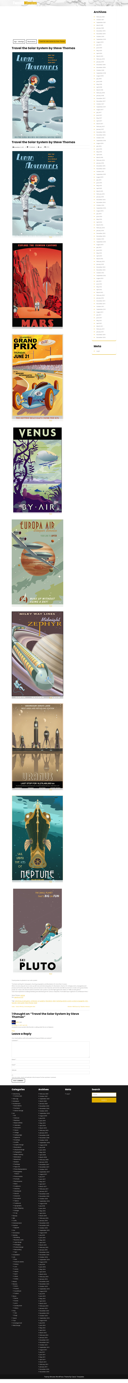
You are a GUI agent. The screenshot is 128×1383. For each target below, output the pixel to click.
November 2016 (101, 135)
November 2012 (101, 270)
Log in (98, 351)
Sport (16, 1274)
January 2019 (100, 62)
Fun (14, 1230)
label (54, 1001)
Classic (16, 1130)
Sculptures (17, 1186)
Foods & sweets (19, 1262)
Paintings (17, 1164)
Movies (15, 1284)
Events (16, 1301)
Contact (42, 1374)
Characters (17, 1127)
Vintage (16, 1210)
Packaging (17, 1244)
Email (14, 1065)
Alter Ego (15, 1099)
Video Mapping (18, 1208)
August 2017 (100, 109)
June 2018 (99, 81)
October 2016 (100, 138)
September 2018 (101, 73)
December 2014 (101, 199)
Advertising (16, 1094)
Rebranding (17, 1249)
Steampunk (17, 1191)
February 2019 (101, 59)
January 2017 (100, 129)
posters (69, 1001)
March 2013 (100, 258)
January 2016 (100, 163)
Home (42, 1358)
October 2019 (100, 36)
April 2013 (99, 256)
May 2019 (99, 50)
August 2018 (100, 76)
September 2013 (101, 242)
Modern (16, 1162)
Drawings (17, 1140)
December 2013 (101, 233)
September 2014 (101, 208)
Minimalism (17, 1157)
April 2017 (99, 121)
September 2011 (101, 309)
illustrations (49, 1001)
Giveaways (16, 1233)
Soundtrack (17, 1291)
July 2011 (99, 315)
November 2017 (101, 101)
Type (15, 1252)
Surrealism (17, 1198)
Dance (16, 1298)
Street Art (17, 1196)
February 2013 (101, 261)
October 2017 (100, 104)
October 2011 (100, 306)
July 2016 (99, 146)
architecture (34, 1001)
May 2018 (99, 84)
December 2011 (101, 301)
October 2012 (100, 273)
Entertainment (17, 1223)
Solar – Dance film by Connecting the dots (23, 1006)
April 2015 (99, 188)
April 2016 (99, 154)
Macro (17, 1174)
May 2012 (99, 287)
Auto (15, 1259)
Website (14, 1070)
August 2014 (100, 211)
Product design (18, 1247)
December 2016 (101, 132)
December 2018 (101, 64)
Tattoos (16, 1201)
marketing (59, 1001)
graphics (42, 1001)
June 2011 (99, 318)
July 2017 (99, 112)
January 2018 (100, 95)
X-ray (15, 1213)
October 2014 (100, 205)
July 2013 (99, 247)
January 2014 (100, 230)
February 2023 (101, 17)
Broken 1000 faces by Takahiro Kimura (79, 1006)
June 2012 (99, 284)
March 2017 (100, 123)
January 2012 (100, 298)
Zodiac (16, 1279)
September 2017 (101, 107)
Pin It (50, 237)
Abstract (16, 1118)
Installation (16, 1255)
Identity (15, 1235)
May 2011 (99, 320)
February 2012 (101, 295)
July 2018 (99, 78)
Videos (16, 1308)
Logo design (18, 1242)
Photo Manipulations (20, 1169)
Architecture (16, 1103)
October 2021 (100, 19)
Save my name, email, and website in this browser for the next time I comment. (34, 1077)
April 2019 (99, 53)
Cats (15, 1313)
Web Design (16, 1325)
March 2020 (100, 25)
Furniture (17, 1108)
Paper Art (17, 1166)
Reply (13, 1031)
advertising (18, 1001)
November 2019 (101, 33)
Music (14, 1296)
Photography (18, 1171)
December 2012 (101, 267)
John (17, 1022)
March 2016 (100, 157)
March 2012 (100, 292)
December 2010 (101, 334)
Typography (17, 1205)
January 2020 (100, 28)
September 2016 (101, 140)
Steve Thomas (29, 1003)
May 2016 (99, 152)
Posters (16, 1288)
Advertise (43, 1369)
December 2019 (101, 31)
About (42, 1363)
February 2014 (101, 228)
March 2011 (100, 326)
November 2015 (101, 168)
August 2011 (100, 312)
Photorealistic (18, 1176)
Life (14, 1257)
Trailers (16, 1293)
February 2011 (101, 329)
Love (15, 1266)
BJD (14, 1218)
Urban (16, 1276)
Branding (17, 1237)
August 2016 (100, 143)
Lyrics (16, 1303)
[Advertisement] (51, 25)
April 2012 (99, 289)
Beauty (15, 1216)
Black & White (18, 1123)
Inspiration (43, 1379)
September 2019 (101, 39)
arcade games (26, 1001)
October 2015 (100, 171)
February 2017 (101, 126)
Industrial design (19, 1149)
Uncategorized (17, 1323)
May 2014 (99, 219)
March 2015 (100, 191)
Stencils (16, 1193)
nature (16, 1271)
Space (15, 1318)
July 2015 (99, 180)
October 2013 (100, 239)
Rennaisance (18, 1181)
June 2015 (99, 183)
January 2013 (100, 264)
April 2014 (99, 222)
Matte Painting (18, 1154)
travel (35, 1003)
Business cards (19, 1240)
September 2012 (101, 275)
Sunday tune (18, 1305)
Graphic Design (19, 1145)
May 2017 (99, 118)
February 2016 (101, 160)
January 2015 (100, 197)
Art (14, 1113)
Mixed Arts (17, 1159)
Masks (15, 1281)
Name (14, 1059)
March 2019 (100, 56)
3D (15, 1115)
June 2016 (99, 149)
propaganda (80, 1001)
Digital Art (17, 1137)
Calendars (17, 1125)
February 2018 (101, 93)
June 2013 (99, 250)
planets (65, 1001)
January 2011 (100, 332)
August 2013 (100, 244)
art (39, 1001)
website (22, 995)
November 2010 (101, 337)
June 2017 (99, 115)
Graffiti (16, 1142)
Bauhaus (17, 1120)
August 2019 (100, 42)
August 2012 (100, 278)
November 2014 (101, 202)
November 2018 (101, 67)
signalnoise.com (18, 997)
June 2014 (99, 216)
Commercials (18, 1096)
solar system (21, 1003)
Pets (14, 1311)
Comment (15, 1040)
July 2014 (99, 213)
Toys (14, 1320)
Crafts (15, 1220)
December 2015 (101, 166)
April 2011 (99, 323)
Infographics (18, 1152)
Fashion (15, 1225)
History (16, 1264)
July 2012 (99, 281)
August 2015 (100, 177)
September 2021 (101, 22)
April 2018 (99, 87)
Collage (16, 1132)
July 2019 (99, 45)
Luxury (16, 1269)
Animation (16, 1101)
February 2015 (101, 194)
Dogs (15, 1315)
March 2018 (100, 90)
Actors (16, 1286)
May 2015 (99, 185)
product (74, 1001)
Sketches (17, 1188)
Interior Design (18, 1110)
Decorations (18, 1106)
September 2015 (101, 174)
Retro (16, 1184)
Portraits (16, 1179)
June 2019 (99, 48)
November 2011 (101, 303)
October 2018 (100, 70)
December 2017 (101, 98)
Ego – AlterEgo (19, 41)
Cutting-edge (18, 1135)
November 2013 (101, 236)
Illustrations (32, 41)
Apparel (16, 1227)
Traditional (17, 1203)
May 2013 (99, 253)
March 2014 (100, 225)
